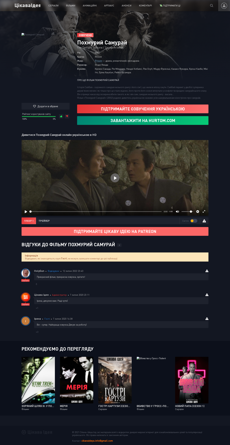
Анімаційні (90, 5)
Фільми (70, 5)
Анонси (126, 5)
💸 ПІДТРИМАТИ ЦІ (169, 5)
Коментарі (145, 5)
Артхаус (109, 5)
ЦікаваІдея (27, 5)
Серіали (53, 5)
